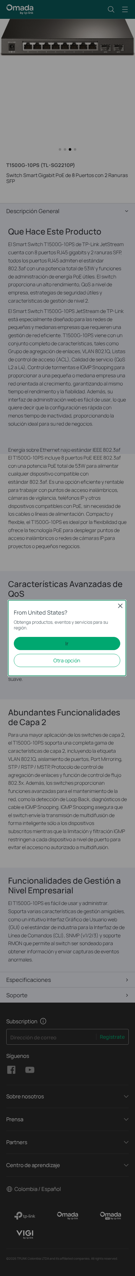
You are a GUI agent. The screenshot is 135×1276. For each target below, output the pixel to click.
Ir (66, 643)
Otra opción (66, 660)
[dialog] (67, 638)
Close (120, 605)
